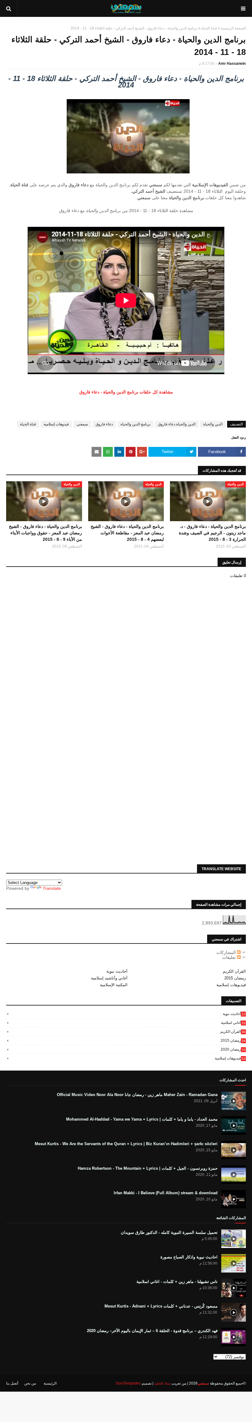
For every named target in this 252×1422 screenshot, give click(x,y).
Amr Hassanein (232, 63)
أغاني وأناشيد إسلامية (109, 978)
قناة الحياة (209, 28)
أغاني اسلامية (233, 1023)
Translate (52, 888)
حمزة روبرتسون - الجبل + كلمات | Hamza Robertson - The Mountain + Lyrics (148, 1168)
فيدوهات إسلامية (56, 424)
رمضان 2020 (233, 1049)
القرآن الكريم (234, 971)
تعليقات (229, 957)
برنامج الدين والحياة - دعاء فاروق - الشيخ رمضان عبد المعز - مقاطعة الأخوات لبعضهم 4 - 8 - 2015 (127, 533)
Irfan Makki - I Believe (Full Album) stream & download (166, 1193)
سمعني (82, 424)
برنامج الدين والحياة (135, 424)
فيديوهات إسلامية (231, 984)
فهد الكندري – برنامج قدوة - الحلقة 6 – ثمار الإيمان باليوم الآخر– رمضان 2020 (152, 1330)
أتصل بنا (12, 1383)
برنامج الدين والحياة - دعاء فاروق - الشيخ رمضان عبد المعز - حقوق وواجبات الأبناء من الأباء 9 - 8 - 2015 (45, 533)
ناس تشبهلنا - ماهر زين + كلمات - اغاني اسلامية (177, 1281)
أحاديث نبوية (117, 971)
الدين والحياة (212, 424)
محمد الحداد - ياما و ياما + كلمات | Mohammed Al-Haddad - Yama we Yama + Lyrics (142, 1119)
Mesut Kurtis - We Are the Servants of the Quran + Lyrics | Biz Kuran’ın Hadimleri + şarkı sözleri (126, 1143)
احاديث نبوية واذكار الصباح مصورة (189, 1257)
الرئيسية (50, 1383)
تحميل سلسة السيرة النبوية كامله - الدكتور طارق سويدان (169, 1232)
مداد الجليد (162, 1383)
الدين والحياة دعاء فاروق (176, 424)
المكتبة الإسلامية (114, 984)
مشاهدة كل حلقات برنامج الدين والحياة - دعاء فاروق (126, 391)
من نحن (30, 1383)
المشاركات (226, 952)
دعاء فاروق (104, 424)
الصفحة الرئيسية (233, 28)
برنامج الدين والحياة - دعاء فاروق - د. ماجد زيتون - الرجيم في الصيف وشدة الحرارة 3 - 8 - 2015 (212, 533)
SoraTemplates (128, 1383)
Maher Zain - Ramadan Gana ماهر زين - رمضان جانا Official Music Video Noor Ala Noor (137, 1094)
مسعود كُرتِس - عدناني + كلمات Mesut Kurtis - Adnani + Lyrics (161, 1306)
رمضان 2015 (235, 978)
